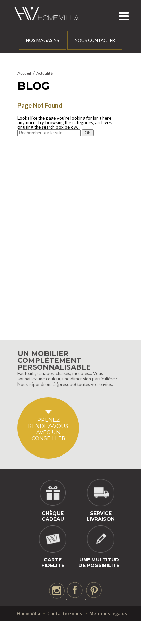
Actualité (44, 73)
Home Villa (28, 613)
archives (103, 122)
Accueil (24, 73)
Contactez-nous (64, 613)
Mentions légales (108, 613)
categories (82, 122)
